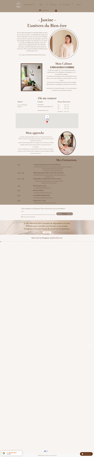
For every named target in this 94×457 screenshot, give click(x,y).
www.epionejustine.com (43, 110)
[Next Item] (90, 346)
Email (22, 211)
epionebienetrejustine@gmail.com (45, 106)
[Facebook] (45, 451)
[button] (56, 10)
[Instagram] (47, 451)
